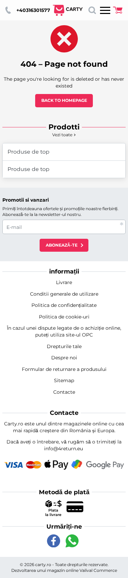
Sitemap (64, 380)
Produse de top (28, 152)
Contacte (64, 392)
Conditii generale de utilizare (64, 294)
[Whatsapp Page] (72, 541)
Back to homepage (64, 100)
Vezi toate (62, 134)
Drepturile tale (64, 346)
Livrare (64, 282)
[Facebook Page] (53, 541)
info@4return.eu (63, 449)
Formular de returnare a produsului (64, 369)
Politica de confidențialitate (64, 305)
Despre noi (64, 358)
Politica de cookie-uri (64, 317)
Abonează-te (61, 245)
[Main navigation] (105, 10)
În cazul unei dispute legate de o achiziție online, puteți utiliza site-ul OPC (64, 331)
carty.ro (43, 564)
